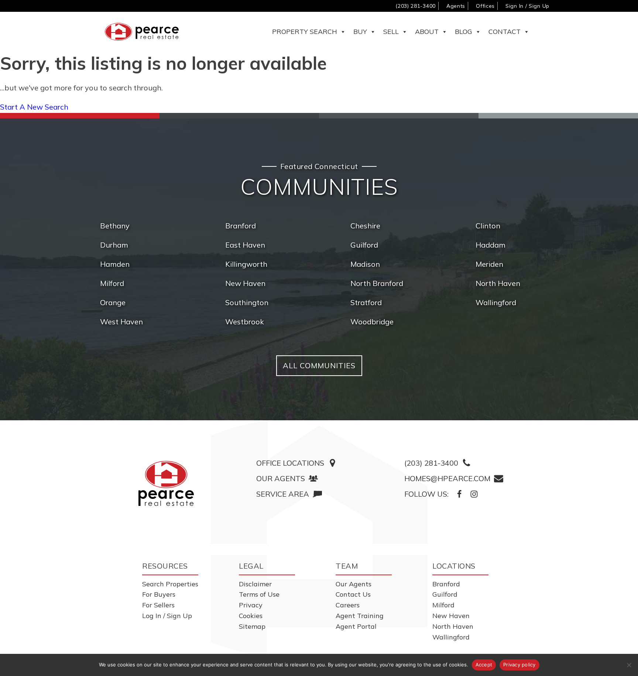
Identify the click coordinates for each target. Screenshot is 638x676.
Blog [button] (463, 31)
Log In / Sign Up (167, 615)
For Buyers (158, 594)
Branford (240, 225)
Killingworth (246, 264)
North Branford (376, 283)
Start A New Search (34, 106)
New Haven (245, 283)
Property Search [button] (304, 31)
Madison (365, 264)
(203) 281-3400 (415, 6)
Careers (348, 605)
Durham (114, 244)
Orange (113, 302)
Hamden (115, 264)
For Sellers (158, 605)
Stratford (366, 302)
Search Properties (170, 584)
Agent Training (360, 615)
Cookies (251, 615)
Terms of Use (259, 594)
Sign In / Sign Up (527, 6)
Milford (112, 283)
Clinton (488, 225)
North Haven (498, 283)
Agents (455, 6)
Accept (484, 665)
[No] (628, 665)
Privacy (251, 605)
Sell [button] (391, 31)
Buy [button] (360, 31)
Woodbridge (372, 321)
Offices (485, 6)
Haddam (490, 244)
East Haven (245, 244)
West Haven (121, 321)
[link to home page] (166, 483)
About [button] (427, 31)
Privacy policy (519, 665)
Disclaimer (255, 584)
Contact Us (353, 594)
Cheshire (365, 225)
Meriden (489, 264)
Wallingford (496, 302)
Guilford (364, 244)
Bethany (115, 225)
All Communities (319, 365)
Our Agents (353, 584)
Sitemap (252, 626)
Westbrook (244, 321)
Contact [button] (504, 31)
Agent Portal (356, 626)
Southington (246, 302)
